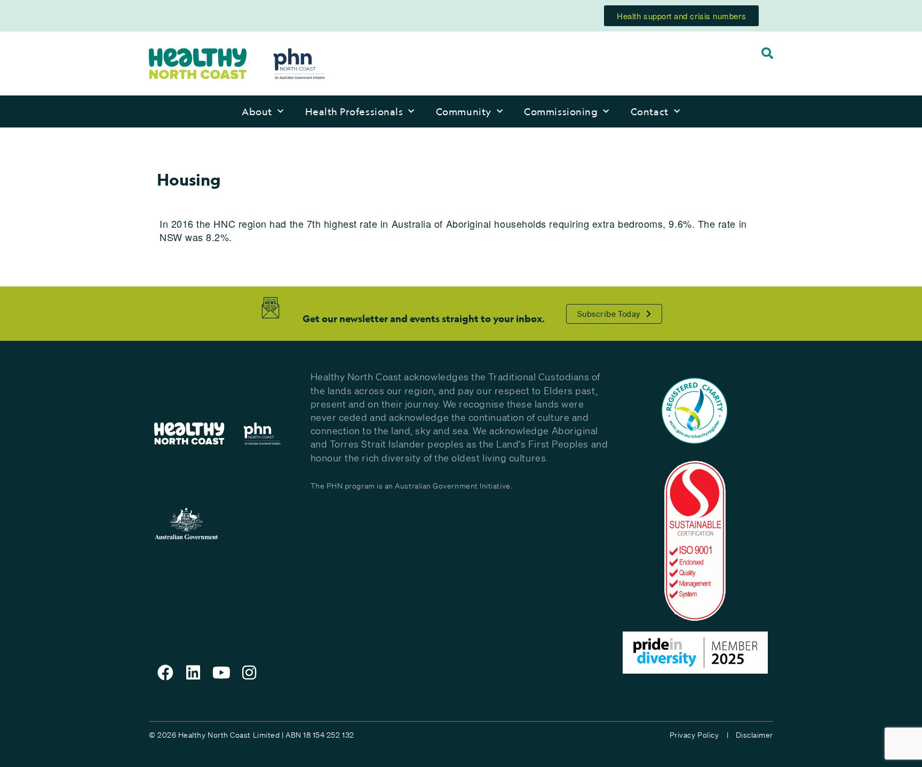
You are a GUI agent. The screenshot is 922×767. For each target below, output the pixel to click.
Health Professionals (354, 111)
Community (463, 111)
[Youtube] (221, 672)
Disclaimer (754, 735)
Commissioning (561, 111)
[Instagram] (250, 672)
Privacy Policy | (699, 735)
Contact (650, 111)
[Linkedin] (193, 672)
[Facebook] (165, 672)
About (257, 111)
